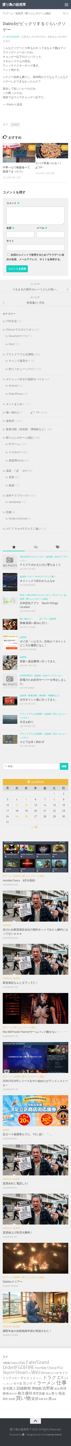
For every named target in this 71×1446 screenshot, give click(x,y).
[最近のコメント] (35, 547)
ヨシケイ (29, 1383)
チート (39, 1378)
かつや (55, 1373)
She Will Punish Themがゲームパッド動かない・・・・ (35, 1032)
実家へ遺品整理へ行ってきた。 (39, 661)
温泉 (11, 477)
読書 (8, 512)
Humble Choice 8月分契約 (19, 880)
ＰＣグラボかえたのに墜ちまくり (40, 564)
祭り (54, 1393)
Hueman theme (54, 1434)
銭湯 (11, 485)
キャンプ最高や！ (20, 360)
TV (29, 1373)
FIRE (30, 1367)
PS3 (60, 1368)
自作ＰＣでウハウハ (18, 495)
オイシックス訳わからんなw (37, 580)
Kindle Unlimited (18, 518)
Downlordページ (18, 336)
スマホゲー (15, 452)
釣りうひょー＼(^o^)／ (22, 369)
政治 (57, 1388)
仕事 (61, 1383)
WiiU (35, 1372)
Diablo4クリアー (12, 1281)
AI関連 (6, 1363)
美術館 (12, 1399)
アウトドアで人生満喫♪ (20, 354)
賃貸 (34, 1399)
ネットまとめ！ (15, 404)
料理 (63, 1388)
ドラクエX (53, 1377)
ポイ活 (17, 1383)
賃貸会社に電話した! (15, 1183)
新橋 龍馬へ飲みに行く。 (35, 623)
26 (26, 816)
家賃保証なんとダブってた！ (20, 982)
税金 (61, 1393)
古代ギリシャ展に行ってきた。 (39, 699)
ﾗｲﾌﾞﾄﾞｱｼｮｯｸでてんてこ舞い (23, 528)
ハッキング (8, 1384)
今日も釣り (26, 722)
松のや (13, 1393)
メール (42, 228)
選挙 (46, 1399)
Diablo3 (15, 124)
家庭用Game (16, 460)
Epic (22, 1363)
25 (16, 816)
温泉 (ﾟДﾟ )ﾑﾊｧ (16, 470)
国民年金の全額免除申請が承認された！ (27, 1331)
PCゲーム (8, 13)
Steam (21, 1372)
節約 (5, 1399)
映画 (6, 1393)
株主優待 (25, 1393)
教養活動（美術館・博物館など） (26, 429)
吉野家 (48, 1388)
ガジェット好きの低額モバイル (25, 379)
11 (16, 805)
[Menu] (66, 4)
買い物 (23, 1398)
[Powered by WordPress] (23, 1434)
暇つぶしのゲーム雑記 (38, 13)
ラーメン (46, 1383)
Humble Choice (46, 1368)
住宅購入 (9, 1388)
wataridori (12, 36)
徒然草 (19, 13)
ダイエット (28, 1378)
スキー (16, 1378)
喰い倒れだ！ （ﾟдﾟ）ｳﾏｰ (23, 412)
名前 (10, 228)
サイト (10, 240)
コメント (13, 203)
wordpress (15, 502)
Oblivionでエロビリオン (20, 329)
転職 (41, 1399)
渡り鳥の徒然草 (14, 4)
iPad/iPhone (16, 394)
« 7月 (34, 827)
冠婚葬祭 (23, 1388)
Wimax (45, 1373)
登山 (48, 1393)
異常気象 (39, 1393)
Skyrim (9, 1372)
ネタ (66, 1378)
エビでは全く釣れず (32, 742)
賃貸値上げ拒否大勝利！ (18, 1232)
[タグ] (57, 547)
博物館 (36, 1388)
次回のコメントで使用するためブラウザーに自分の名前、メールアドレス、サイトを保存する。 (35, 257)
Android (13, 385)
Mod (11, 344)
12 (26, 805)
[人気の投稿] (14, 547)
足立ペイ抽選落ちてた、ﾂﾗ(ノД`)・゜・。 (28, 1134)
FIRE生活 (11, 321)
